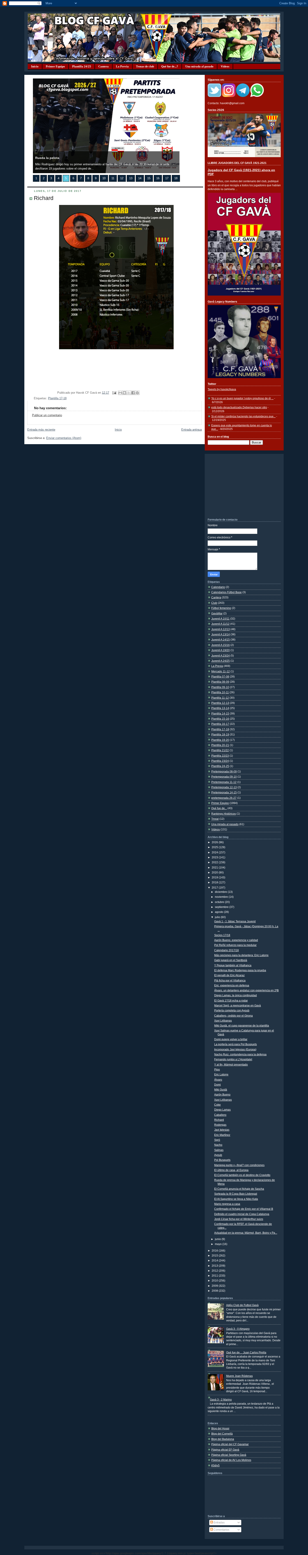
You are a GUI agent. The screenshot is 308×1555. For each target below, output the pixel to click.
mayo (218, 1244)
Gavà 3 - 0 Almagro (238, 1328)
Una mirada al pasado (199, 66)
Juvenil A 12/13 (220, 629)
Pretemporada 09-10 (224, 776)
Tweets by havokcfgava (222, 389)
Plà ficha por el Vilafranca (230, 980)
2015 (215, 1255)
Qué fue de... (219, 808)
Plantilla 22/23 (220, 755)
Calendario (218, 587)
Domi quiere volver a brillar (230, 1039)
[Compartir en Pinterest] (137, 392)
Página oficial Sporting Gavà (228, 1454)
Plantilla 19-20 (220, 739)
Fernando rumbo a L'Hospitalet (233, 1059)
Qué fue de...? (169, 66)
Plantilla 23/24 (220, 760)
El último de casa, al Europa (231, 1170)
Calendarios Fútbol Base (226, 592)
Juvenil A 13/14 (220, 634)
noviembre (222, 896)
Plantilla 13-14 (220, 708)
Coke (217, 1104)
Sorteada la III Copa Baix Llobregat (235, 1193)
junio (218, 1239)
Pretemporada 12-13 (224, 787)
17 (166, 178)
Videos (225, 66)
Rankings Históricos (223, 813)
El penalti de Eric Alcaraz (229, 975)
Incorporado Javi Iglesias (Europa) (235, 1049)
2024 (215, 852)
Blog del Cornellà (222, 1433)
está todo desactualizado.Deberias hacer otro (239, 407)
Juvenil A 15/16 (220, 644)
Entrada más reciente (41, 429)
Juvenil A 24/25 (220, 660)
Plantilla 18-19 (220, 734)
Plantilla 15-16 (220, 718)
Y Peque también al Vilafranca (232, 965)
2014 (215, 1260)
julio (218, 917)
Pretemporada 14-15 (224, 792)
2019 (215, 877)
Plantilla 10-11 (220, 692)
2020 (215, 872)
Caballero (220, 1114)
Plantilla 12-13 (220, 702)
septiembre (222, 906)
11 (112, 178)
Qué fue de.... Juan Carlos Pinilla (246, 1352)
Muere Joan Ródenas (239, 1375)
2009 (215, 1285)
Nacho (218, 1144)
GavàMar (217, 613)
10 (104, 178)
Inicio (35, 66)
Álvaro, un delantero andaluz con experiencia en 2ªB (246, 990)
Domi (217, 1084)
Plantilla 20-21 (220, 745)
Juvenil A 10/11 (220, 618)
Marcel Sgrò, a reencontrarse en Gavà (237, 1005)
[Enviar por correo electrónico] (120, 392)
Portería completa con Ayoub (231, 1010)
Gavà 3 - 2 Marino (221, 1399)
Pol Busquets (222, 1159)
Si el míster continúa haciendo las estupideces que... (243, 416)
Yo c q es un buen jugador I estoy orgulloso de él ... (242, 398)
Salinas (218, 1149)
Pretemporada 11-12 (224, 782)
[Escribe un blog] (124, 392)
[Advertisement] (241, 485)
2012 (215, 1270)
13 (130, 178)
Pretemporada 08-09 (224, 771)
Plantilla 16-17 (220, 723)
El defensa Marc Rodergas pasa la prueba (240, 970)
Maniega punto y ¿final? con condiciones (239, 1165)
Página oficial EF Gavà (225, 1449)
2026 (215, 842)
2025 (215, 847)
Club (214, 602)
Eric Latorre (221, 1074)
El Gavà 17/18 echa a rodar (231, 1000)
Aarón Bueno (222, 1094)
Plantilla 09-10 (220, 687)
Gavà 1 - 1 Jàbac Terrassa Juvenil (235, 921)
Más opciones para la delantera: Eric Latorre (241, 955)
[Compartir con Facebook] (133, 392)
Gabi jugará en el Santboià (230, 960)
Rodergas (220, 1124)
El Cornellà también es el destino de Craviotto (242, 1175)
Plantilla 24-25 (220, 766)
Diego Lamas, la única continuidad (235, 995)
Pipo (217, 1069)
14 (139, 178)
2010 (215, 1280)
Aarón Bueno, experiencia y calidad (236, 940)
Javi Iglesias (221, 1129)
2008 (215, 1290)
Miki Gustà (220, 1089)
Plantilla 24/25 (81, 66)
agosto (219, 911)
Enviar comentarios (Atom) (63, 438)
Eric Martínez (222, 1134)
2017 (215, 887)
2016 (215, 1250)
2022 (215, 862)
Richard (43, 198)
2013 (215, 1265)
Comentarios (221, 1529)
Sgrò (217, 1139)
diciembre (221, 891)
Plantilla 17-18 (57, 398)
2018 (215, 882)
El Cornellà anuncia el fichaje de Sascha (239, 1188)
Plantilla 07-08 (220, 676)
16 (157, 178)
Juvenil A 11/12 (220, 623)
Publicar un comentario (47, 415)
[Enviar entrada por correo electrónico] (114, 392)
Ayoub (218, 1154)
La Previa (122, 66)
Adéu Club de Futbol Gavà (242, 1305)
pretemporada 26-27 (224, 797)
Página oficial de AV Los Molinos (231, 1460)
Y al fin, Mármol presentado (231, 1064)
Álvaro (218, 1079)
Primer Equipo (55, 66)
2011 (215, 1275)
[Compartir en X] (128, 392)
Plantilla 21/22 (220, 750)
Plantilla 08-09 (220, 681)
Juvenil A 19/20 (220, 650)
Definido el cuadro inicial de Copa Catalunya (241, 1214)
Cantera (103, 66)
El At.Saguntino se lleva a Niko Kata (236, 1198)
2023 (215, 857)
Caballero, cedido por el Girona (233, 1015)
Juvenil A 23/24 (220, 655)
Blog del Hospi (220, 1428)
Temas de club (145, 66)
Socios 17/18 (222, 935)
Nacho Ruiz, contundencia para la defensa (240, 1054)
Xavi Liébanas (223, 1020)
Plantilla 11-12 (220, 697)
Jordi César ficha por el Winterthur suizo (238, 1218)
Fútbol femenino (221, 607)
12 (121, 178)
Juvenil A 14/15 (220, 639)
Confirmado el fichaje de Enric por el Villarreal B (243, 1208)
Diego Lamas (222, 1109)
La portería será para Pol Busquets (235, 1044)
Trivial (215, 818)
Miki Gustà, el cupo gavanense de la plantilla (241, 1025)
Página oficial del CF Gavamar (230, 1444)
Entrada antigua (191, 429)
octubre (220, 901)
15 (148, 178)
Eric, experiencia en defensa (231, 985)
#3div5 (215, 1465)
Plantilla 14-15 (220, 713)
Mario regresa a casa (227, 1203)
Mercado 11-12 (220, 671)
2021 (215, 867)
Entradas (219, 1522)
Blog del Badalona (222, 1439)
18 (175, 178)
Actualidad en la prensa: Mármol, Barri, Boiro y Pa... (245, 1232)
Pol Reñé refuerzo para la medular (235, 945)
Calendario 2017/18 (226, 950)
